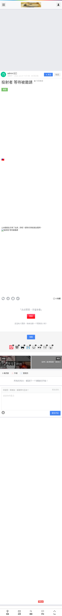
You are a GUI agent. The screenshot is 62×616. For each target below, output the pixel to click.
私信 (57, 75)
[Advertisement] (31, 40)
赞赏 (31, 316)
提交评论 (55, 413)
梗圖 (4, 90)
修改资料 (55, 390)
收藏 (58, 299)
